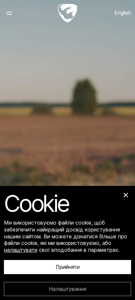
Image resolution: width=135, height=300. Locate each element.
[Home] (67, 13)
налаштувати (20, 250)
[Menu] (14, 13)
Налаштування (67, 289)
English (122, 13)
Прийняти (68, 267)
